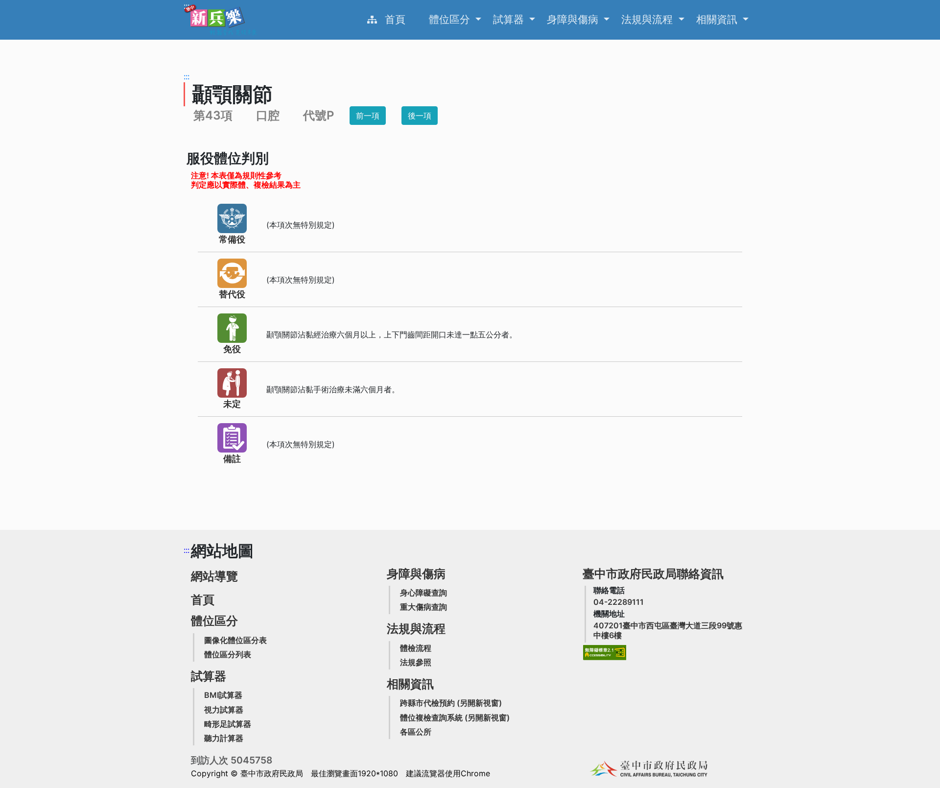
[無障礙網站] (604, 653)
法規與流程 (648, 19)
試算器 (510, 19)
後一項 (419, 115)
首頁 (395, 19)
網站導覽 (214, 576)
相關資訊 (718, 19)
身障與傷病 (574, 19)
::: (186, 6)
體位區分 (451, 19)
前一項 (367, 115)
